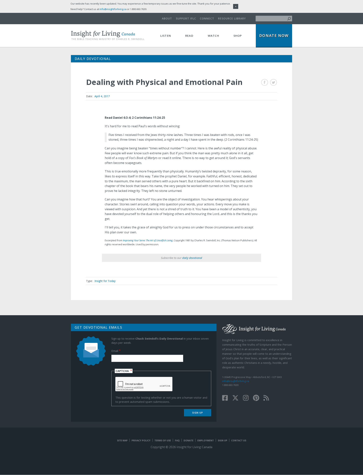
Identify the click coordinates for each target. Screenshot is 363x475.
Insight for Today (105, 281)
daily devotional (192, 258)
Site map (122, 440)
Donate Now (274, 35)
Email (114, 351)
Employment (205, 440)
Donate (188, 440)
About (167, 18)
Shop (237, 35)
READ (189, 35)
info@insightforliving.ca (235, 381)
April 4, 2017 (102, 96)
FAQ (177, 440)
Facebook (264, 82)
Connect (207, 18)
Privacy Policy (141, 440)
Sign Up (222, 440)
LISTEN (165, 35)
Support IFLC (186, 18)
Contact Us (238, 440)
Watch (213, 35)
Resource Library (232, 18)
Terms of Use (162, 440)
